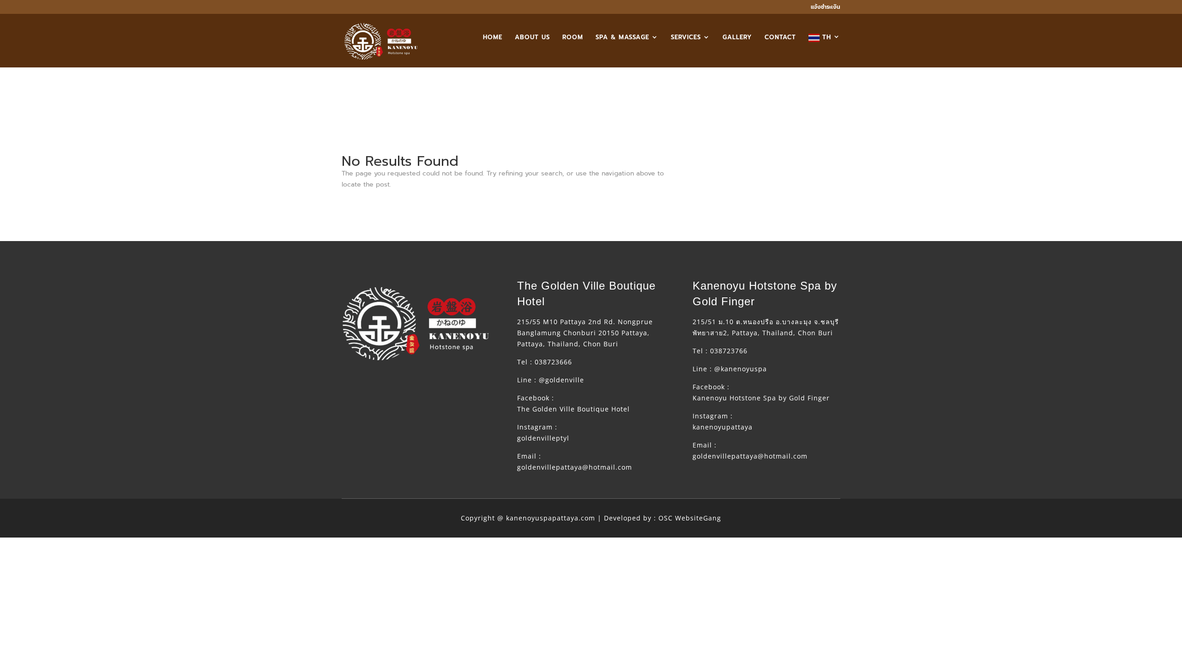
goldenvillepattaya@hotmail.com (574, 467)
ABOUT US (532, 38)
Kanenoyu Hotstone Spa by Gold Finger (761, 397)
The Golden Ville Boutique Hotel (573, 409)
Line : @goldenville (550, 379)
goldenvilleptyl (543, 438)
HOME (492, 38)
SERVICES (686, 38)
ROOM (572, 38)
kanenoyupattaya (723, 427)
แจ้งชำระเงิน (825, 7)
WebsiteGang (698, 518)
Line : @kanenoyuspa (730, 368)
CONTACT (780, 38)
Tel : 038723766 (720, 350)
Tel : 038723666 (544, 361)
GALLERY (737, 38)
